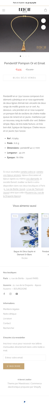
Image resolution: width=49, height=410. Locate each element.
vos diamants (32, 179)
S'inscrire (14, 366)
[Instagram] (10, 293)
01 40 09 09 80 (30, 3)
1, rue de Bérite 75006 (14, 189)
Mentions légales (11, 309)
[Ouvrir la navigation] (3, 10)
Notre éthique (9, 314)
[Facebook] (4, 293)
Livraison (7, 318)
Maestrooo (24, 383)
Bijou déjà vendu (24, 78)
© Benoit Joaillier (24, 380)
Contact (7, 323)
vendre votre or (28, 172)
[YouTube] (17, 293)
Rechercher (8, 328)
